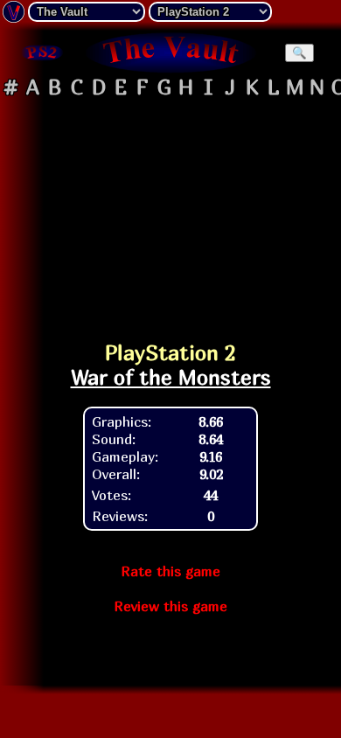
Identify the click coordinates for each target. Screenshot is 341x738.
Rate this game (170, 571)
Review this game (170, 606)
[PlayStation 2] (41, 52)
